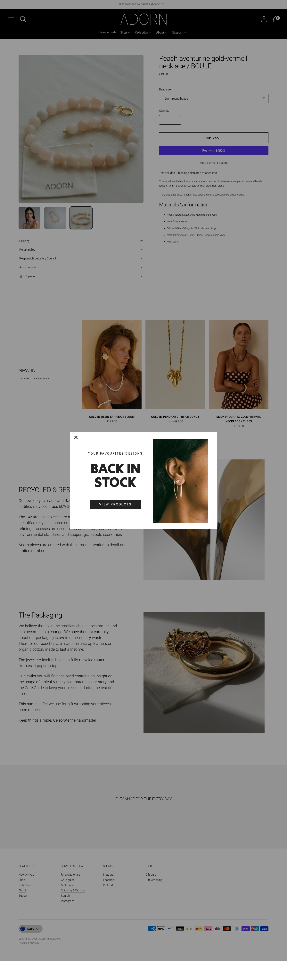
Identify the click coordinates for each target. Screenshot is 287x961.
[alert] (143, 480)
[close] (76, 437)
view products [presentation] (115, 504)
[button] (76, 437)
